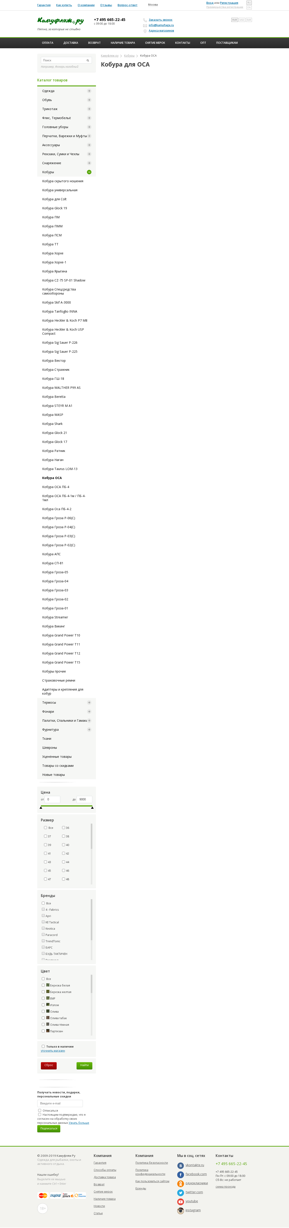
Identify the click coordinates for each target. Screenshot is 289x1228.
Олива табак (58, 1018)
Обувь (47, 100)
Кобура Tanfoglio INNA (59, 311)
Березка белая (59, 985)
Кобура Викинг (53, 626)
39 (49, 845)
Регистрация (229, 3)
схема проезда (225, 1187)
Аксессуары (51, 145)
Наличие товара (123, 43)
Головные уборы (55, 127)
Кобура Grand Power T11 (61, 644)
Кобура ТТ (50, 244)
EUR (249, 19)
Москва (153, 5)
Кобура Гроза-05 (55, 572)
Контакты (182, 43)
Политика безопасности (151, 1163)
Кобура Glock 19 (54, 208)
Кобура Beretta (53, 396)
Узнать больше (79, 1123)
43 (49, 862)
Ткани (46, 738)
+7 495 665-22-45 (110, 20)
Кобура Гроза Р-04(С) (58, 527)
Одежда (48, 91)
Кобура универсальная (59, 190)
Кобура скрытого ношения (62, 181)
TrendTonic (53, 941)
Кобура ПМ (51, 217)
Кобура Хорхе (52, 253)
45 (49, 871)
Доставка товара (105, 1177)
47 (49, 879)
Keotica (50, 929)
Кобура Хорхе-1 (54, 262)
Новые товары (53, 774)
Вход (210, 3)
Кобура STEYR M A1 (57, 405)
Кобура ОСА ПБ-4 (55, 487)
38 (67, 836)
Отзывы (106, 5)
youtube (192, 1201)
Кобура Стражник (56, 369)
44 (67, 862)
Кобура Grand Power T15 (61, 662)
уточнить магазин (53, 1051)
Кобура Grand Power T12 (61, 653)
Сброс (48, 1065)
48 (67, 879)
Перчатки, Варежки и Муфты (64, 136)
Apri (48, 916)
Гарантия (44, 5)
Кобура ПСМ (52, 235)
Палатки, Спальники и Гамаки (65, 720)
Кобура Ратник (53, 451)
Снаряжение (51, 163)
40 (67, 845)
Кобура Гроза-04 (55, 581)
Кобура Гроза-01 (55, 608)
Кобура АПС (51, 554)
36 (67, 828)
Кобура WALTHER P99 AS (61, 387)
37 (49, 836)
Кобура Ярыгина (54, 271)
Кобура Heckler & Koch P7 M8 (64, 320)
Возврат (94, 43)
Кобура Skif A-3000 (56, 302)
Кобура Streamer (55, 617)
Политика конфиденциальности (150, 1172)
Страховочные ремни (58, 680)
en (249, 7)
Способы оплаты (105, 1170)
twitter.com (194, 1192)
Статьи (98, 1213)
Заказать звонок (160, 20)
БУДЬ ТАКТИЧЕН (56, 954)
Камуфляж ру (110, 56)
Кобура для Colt (54, 199)
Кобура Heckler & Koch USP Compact (63, 331)
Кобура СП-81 (52, 563)
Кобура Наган (52, 460)
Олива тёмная (59, 1025)
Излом (54, 1005)
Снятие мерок (155, 43)
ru (249, 2)
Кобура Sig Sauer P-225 (59, 351)
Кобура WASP (52, 414)
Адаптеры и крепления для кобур (62, 691)
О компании (86, 5)
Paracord (52, 935)
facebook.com (196, 1174)
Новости (99, 1206)
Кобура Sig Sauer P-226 (59, 342)
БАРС (49, 947)
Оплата (47, 43)
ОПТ (203, 43)
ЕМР (52, 998)
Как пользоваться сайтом (152, 1181)
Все (50, 828)
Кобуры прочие (54, 671)
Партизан (56, 1031)
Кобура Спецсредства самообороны (59, 291)
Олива (54, 1012)
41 (49, 853)
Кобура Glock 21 (54, 433)
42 (67, 853)
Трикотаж (50, 109)
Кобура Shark (52, 424)
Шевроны (49, 747)
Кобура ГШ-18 (53, 378)
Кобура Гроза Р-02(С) (58, 545)
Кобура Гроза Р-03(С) (58, 536)
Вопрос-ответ (128, 5)
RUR (234, 19)
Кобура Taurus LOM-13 (59, 469)
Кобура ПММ (52, 226)
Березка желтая (60, 992)
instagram (193, 1210)
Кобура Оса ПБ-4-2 (56, 509)
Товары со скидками (58, 765)
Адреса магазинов (161, 30)
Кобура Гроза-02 (55, 599)
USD (242, 19)
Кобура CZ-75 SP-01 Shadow (63, 280)
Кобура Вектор (54, 360)
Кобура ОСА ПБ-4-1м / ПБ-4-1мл (64, 498)
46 (67, 871)
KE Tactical (52, 922)
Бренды (140, 1188)
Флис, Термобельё (56, 118)
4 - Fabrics (52, 910)
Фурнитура (50, 729)
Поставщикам (227, 43)
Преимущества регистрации (224, 7)
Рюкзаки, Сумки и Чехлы (60, 154)
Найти (84, 1065)
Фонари (48, 711)
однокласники (197, 1183)
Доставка (70, 43)
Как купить (64, 5)
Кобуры (48, 172)
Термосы (49, 702)
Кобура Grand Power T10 (61, 635)
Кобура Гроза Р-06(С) (58, 518)
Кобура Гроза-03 (55, 590)
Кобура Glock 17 (54, 442)
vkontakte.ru (195, 1165)
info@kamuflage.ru (161, 25)
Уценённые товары (57, 756)
